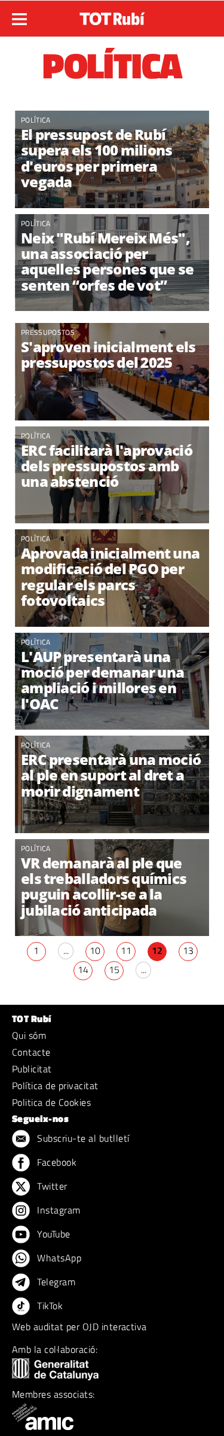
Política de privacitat (55, 1085)
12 (157, 950)
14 (83, 969)
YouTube (52, 1234)
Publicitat (32, 1069)
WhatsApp (58, 1258)
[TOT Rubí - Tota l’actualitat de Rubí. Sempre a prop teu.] (112, 15)
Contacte (31, 1052)
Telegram (55, 1282)
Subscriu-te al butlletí (82, 1138)
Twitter (51, 1186)
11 (126, 950)
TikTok (49, 1305)
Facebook (55, 1162)
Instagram (58, 1210)
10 (95, 950)
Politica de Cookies (51, 1102)
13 (188, 950)
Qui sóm (29, 1035)
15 (114, 969)
